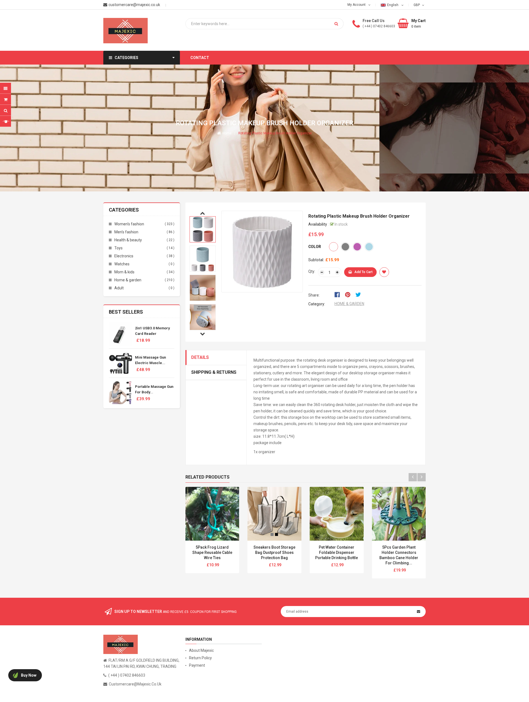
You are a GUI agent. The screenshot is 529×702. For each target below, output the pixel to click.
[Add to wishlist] (384, 272)
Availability (317, 224)
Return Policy (200, 658)
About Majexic (201, 650)
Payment (197, 665)
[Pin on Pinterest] (349, 294)
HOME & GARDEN (349, 303)
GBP (417, 4)
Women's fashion (129, 224)
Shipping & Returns (213, 372)
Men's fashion (126, 232)
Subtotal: (316, 260)
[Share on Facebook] (339, 294)
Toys (118, 248)
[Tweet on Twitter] (359, 294)
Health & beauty (128, 240)
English (393, 5)
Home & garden (127, 280)
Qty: (311, 271)
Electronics (123, 256)
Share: (314, 295)
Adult (119, 288)
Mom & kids (124, 272)
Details (200, 357)
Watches (121, 264)
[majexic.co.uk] (120, 644)
